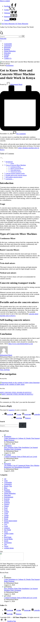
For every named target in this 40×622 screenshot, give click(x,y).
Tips (5, 544)
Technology (10, 65)
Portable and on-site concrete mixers (16, 175)
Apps (6, 481)
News (6, 532)
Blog (5, 488)
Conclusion (10, 179)
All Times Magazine (21, 23)
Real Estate (7, 537)
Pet (5, 535)
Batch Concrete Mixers (17, 168)
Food (5, 508)
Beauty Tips (8, 486)
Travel (6, 546)
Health (6, 517)
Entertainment (8, 497)
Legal (6, 526)
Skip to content (5, 1)
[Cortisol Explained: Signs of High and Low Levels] (7, 455)
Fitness (6, 506)
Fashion (6, 501)
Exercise (7, 499)
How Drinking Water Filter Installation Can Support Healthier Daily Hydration (21, 448)
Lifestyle (7, 528)
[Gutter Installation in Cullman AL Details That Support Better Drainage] (8, 436)
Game (6, 513)
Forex (6, 510)
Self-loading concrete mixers (14, 177)
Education (7, 495)
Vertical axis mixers (16, 171)
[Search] (22, 425)
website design (9, 548)
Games (6, 515)
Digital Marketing (10, 493)
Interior (6, 522)
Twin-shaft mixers (15, 170)
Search (2, 421)
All (5, 479)
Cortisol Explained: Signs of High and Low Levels (20, 456)
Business (7, 490)
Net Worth (7, 530)
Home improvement (10, 521)
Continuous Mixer (16, 167)
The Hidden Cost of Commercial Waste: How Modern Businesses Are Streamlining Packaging (21, 466)
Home (6, 519)
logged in (12, 410)
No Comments (21, 134)
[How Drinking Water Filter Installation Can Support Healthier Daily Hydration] (8, 445)
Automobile (8, 482)
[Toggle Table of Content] (1, 158)
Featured (7, 502)
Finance (6, 504)
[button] (20, 37)
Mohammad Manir (6, 355)
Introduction (9, 161)
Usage (12, 163)
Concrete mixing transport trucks (15, 173)
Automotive (8, 484)
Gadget (6, 511)
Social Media (8, 539)
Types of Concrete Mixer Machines (16, 165)
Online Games (8, 533)
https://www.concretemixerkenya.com (20, 344)
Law (5, 524)
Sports (6, 541)
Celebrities (7, 491)
